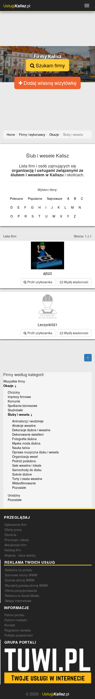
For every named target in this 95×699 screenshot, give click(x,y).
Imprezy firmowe (19, 396)
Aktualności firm (15, 545)
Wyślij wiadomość (75, 282)
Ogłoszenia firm (15, 524)
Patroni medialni (15, 620)
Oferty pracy (13, 529)
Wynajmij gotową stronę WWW (26, 585)
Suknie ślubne (22, 474)
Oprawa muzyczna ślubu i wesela (35, 452)
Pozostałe (19, 487)
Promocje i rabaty (16, 540)
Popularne (35, 198)
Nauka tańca (21, 447)
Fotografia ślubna (24, 439)
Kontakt (9, 625)
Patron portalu (14, 615)
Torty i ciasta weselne (27, 478)
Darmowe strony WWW (21, 575)
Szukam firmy (49, 65)
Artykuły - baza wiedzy (20, 555)
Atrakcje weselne (24, 425)
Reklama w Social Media (22, 595)
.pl (16, 6)
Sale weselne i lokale (26, 465)
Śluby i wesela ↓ (20, 414)
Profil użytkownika (39, 282)
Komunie (14, 401)
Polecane (16, 198)
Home (11, 134)
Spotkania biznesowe (22, 405)
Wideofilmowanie (24, 483)
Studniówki (15, 410)
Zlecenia (10, 534)
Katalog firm (12, 550)
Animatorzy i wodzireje (28, 421)
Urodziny (14, 495)
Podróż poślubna (24, 461)
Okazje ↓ (10, 385)
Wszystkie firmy (14, 381)
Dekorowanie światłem (28, 434)
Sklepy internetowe (18, 600)
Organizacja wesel (25, 456)
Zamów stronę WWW (19, 580)
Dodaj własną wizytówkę (49, 82)
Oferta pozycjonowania (21, 590)
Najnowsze (54, 198)
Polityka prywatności (18, 635)
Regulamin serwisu (17, 630)
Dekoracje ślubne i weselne (31, 430)
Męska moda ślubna (26, 443)
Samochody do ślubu (27, 470)
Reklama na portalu (18, 570)
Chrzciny (14, 392)
